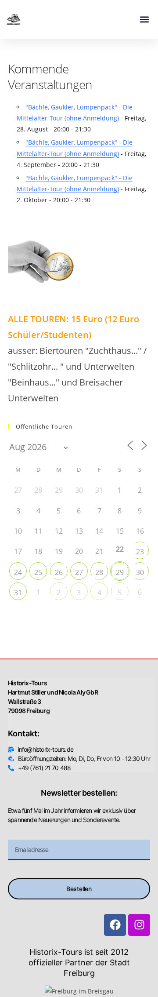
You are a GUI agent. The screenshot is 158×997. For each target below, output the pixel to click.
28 (99, 572)
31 (18, 592)
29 (120, 572)
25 (38, 572)
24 (18, 572)
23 (140, 552)
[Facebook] (115, 925)
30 (140, 572)
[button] (144, 19)
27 (79, 572)
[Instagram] (139, 925)
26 (59, 572)
